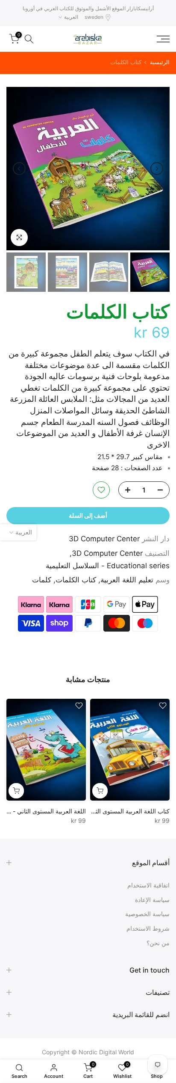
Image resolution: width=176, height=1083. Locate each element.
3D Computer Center (104, 538)
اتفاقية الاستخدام (148, 885)
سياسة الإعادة (152, 899)
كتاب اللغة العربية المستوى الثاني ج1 (124, 811)
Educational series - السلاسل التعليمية (108, 565)
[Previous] (156, 168)
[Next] (19, 168)
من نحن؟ (158, 943)
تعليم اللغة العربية (126, 580)
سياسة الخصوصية (147, 913)
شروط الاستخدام (148, 928)
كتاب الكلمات (76, 580)
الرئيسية (160, 62)
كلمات (41, 580)
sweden (94, 17)
